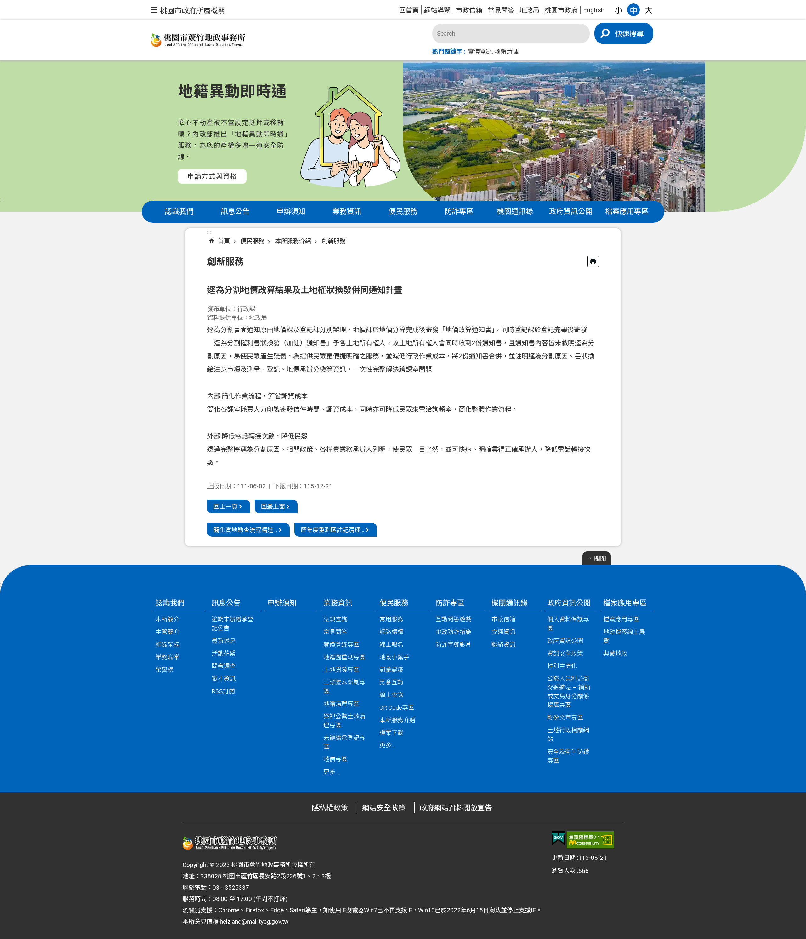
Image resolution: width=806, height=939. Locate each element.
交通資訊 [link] (503, 632)
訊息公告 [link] (235, 211)
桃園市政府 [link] (561, 10)
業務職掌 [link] (167, 657)
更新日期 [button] (564, 857)
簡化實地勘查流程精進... (245, 530)
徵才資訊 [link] (224, 678)
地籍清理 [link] (507, 51)
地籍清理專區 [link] (341, 703)
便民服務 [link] (403, 211)
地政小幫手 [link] (394, 657)
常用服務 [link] (391, 619)
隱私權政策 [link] (330, 808)
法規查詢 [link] (335, 619)
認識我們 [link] (179, 211)
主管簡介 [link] (167, 632)
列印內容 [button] (593, 261)
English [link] (593, 10)
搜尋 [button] (636, 34)
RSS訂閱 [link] (223, 691)
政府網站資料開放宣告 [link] (456, 808)
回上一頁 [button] (225, 506)
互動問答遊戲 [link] (453, 619)
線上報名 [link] (391, 644)
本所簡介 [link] (167, 619)
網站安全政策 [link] (384, 808)
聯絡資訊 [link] (503, 644)
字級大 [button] (648, 9)
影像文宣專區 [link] (565, 717)
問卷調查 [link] (224, 666)
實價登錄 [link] (480, 51)
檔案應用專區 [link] (627, 211)
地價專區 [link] (335, 759)
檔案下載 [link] (391, 732)
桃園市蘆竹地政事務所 (198, 40)
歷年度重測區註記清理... (332, 530)
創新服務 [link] (334, 241)
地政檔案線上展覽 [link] (624, 636)
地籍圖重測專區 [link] (344, 657)
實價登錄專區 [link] (341, 644)
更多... (331, 772)
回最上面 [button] (273, 506)
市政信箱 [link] (469, 10)
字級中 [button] (633, 9)
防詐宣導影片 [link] (453, 644)
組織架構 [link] (167, 644)
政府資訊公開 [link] (571, 211)
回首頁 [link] (409, 10)
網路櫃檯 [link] (391, 632)
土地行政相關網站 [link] (568, 735)
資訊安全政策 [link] (565, 653)
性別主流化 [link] (562, 666)
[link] (558, 838)
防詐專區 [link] (459, 211)
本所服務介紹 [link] (293, 241)
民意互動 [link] (391, 682)
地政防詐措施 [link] (453, 632)
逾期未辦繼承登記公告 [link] (232, 624)
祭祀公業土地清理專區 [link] (344, 721)
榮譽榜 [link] (164, 669)
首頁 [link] (224, 241)
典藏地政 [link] (615, 653)
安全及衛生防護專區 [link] (568, 756)
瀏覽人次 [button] (564, 870)
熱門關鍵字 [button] (447, 51)
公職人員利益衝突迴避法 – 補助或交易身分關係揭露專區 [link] (568, 692)
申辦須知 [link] (290, 211)
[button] (188, 10)
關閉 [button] (600, 558)
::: (2, 199)
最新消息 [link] (224, 640)
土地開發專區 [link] (341, 669)
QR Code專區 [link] (396, 707)
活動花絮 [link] (224, 653)
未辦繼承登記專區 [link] (344, 742)
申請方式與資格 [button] (212, 176)
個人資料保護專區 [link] (568, 624)
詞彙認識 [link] (391, 669)
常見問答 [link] (501, 10)
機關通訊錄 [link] (515, 211)
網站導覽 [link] (437, 10)
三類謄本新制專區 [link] (344, 687)
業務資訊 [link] (346, 211)
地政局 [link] (529, 10)
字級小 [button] (618, 9)
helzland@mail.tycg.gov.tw (254, 921)
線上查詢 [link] (391, 695)
